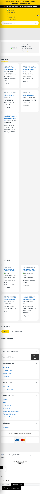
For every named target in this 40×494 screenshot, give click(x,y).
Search (36, 23)
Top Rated (6, 376)
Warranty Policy (8, 417)
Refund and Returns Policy (11, 411)
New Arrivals (7, 373)
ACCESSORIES (17, 331)
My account (6, 386)
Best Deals (4, 59)
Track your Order (8, 389)
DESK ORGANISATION (27, 93)
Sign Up (34, 357)
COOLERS (6, 66)
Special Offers (7, 370)
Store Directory (7, 405)
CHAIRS (25, 92)
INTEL (5, 92)
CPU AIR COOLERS (8, 67)
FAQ (4, 402)
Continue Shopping (11, 488)
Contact (5, 399)
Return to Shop (17, 485)
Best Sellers (6, 367)
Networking (26, 66)
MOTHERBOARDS (11, 92)
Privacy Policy (7, 408)
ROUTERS (31, 66)
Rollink (16, 433)
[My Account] (34, 15)
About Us (6, 427)
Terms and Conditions (9, 414)
